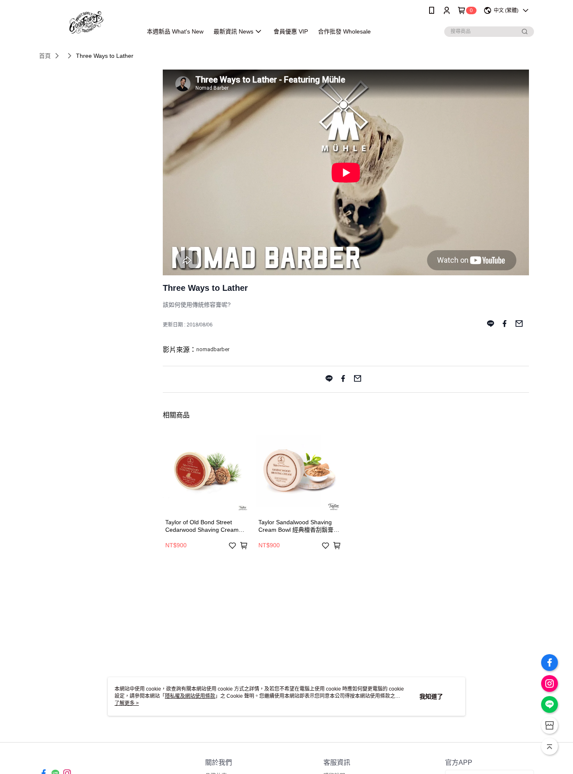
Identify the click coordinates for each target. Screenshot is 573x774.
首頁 (45, 55)
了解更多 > (127, 703)
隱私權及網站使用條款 (190, 696)
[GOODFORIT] (85, 22)
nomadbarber (212, 349)
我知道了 (431, 696)
